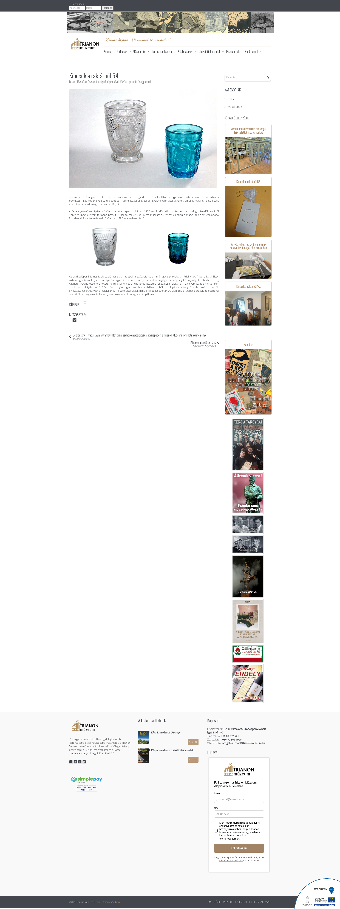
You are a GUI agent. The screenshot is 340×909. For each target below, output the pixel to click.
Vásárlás (193, 741)
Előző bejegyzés (81, 338)
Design (97, 902)
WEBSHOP (228, 902)
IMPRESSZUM (256, 902)
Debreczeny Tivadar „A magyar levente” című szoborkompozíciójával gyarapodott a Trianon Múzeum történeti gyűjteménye (139, 334)
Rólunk (107, 51)
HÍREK (217, 902)
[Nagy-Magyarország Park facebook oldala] (79, 761)
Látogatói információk (209, 51)
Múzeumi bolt (233, 51)
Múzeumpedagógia (162, 51)
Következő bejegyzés (204, 345)
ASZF (267, 902)
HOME (209, 902)
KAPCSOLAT (241, 902)
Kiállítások (122, 51)
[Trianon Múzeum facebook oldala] (71, 761)
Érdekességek (185, 51)
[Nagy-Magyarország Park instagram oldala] (84, 761)
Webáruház (234, 107)
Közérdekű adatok (111, 902)
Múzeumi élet (139, 51)
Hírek (230, 99)
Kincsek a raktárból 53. (203, 342)
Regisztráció (78, 3)
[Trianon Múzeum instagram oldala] (75, 761)
